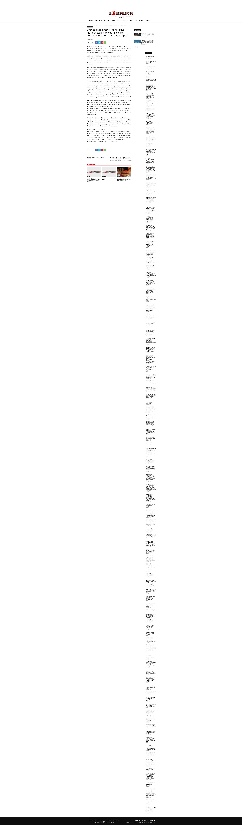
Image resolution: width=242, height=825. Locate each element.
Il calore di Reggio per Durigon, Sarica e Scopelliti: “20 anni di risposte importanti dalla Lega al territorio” (148, 35)
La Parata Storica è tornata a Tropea (150, 57)
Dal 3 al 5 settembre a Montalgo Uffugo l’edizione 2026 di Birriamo (150, 627)
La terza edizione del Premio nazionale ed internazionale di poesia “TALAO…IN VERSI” (151, 754)
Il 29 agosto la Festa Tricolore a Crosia (150, 769)
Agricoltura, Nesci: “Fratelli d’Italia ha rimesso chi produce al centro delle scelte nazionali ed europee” (150, 543)
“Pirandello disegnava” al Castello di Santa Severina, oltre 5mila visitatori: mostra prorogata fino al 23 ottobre (151, 244)
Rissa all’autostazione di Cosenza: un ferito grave (151, 80)
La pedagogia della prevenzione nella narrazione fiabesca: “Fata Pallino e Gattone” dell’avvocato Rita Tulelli (151, 747)
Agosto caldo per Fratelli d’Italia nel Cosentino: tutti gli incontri (149, 656)
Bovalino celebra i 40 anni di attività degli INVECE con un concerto (150, 784)
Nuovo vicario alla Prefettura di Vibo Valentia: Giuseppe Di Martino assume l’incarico (150, 191)
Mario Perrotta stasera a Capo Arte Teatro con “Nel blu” (151, 732)
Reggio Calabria (133, 822)
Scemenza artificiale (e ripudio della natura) (150, 109)
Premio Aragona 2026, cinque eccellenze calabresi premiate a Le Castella (151, 267)
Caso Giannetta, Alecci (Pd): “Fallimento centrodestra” (150, 402)
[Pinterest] (102, 42)
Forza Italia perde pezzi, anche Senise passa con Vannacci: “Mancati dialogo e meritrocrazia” (151, 376)
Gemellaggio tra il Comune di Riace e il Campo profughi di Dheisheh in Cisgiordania (151, 639)
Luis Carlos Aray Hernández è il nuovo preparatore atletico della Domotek (150, 529)
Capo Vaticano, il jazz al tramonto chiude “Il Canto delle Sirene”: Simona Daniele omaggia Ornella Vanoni (151, 260)
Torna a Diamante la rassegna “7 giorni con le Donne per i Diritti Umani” (151, 801)
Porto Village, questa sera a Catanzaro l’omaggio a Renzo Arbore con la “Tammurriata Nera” (150, 332)
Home (88, 25)
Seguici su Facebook (150, 820)
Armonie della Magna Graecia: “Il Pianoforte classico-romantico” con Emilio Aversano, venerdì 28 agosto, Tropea (151, 138)
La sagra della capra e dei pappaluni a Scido (150, 610)
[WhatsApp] (105, 42)
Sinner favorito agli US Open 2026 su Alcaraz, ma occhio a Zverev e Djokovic (150, 687)
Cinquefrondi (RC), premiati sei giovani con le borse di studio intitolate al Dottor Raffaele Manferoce (151, 290)
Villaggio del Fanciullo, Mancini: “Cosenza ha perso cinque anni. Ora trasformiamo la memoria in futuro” (150, 349)
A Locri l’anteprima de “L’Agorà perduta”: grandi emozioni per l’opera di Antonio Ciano (151, 416)
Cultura (91, 26)
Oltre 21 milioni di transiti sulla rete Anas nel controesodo (151, 444)
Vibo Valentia (152, 822)
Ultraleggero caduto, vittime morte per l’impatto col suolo (150, 67)
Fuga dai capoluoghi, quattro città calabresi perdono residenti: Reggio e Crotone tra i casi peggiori (150, 282)
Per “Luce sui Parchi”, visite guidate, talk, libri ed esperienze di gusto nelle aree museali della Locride (151, 468)
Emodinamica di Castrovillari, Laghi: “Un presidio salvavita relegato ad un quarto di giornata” (151, 274)
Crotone (147, 822)
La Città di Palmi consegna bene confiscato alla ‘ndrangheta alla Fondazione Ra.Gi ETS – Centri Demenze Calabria (151, 567)
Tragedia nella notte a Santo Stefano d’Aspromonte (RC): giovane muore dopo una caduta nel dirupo (150, 235)
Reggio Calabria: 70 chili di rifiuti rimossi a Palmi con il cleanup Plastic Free (151, 591)
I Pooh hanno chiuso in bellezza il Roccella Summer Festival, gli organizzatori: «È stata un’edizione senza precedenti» (150, 210)
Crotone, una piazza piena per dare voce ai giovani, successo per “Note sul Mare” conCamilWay (150, 73)
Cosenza (143, 822)
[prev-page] (88, 184)
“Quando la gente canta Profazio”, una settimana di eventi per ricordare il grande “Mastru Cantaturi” (151, 252)
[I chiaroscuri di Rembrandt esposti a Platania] (109, 172)
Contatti (136, 820)
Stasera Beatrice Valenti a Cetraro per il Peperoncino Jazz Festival (151, 604)
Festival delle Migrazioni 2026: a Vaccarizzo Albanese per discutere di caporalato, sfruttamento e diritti (151, 522)
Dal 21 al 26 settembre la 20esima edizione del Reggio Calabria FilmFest (151, 699)
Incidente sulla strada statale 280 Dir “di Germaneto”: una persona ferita (150, 598)
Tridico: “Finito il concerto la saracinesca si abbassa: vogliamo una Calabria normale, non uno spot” (151, 184)
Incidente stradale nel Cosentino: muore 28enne (150, 505)
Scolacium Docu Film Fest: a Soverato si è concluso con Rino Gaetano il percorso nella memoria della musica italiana (150, 219)
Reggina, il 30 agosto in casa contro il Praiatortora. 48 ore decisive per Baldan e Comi (151, 431)
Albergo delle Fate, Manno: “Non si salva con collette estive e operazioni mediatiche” (151, 382)
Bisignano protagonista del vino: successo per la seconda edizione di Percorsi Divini (151, 396)
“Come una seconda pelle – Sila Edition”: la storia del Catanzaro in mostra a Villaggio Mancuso (150, 115)
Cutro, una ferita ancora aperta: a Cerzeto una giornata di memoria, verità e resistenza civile (151, 177)
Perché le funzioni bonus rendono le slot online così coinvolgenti (151, 672)
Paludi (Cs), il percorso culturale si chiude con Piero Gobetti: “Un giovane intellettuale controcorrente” (150, 324)
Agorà (91, 25)
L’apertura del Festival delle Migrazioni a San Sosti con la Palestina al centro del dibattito (151, 726)
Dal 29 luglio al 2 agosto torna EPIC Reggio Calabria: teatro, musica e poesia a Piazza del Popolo (147, 42)
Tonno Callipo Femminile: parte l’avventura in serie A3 (150, 122)
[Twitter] (99, 42)
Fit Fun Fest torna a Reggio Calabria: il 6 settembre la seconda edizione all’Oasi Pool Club (150, 227)
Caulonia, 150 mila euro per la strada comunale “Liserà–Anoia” (150, 438)
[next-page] (90, 184)
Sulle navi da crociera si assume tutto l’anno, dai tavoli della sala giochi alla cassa (151, 536)
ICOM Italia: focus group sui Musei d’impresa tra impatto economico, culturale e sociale (151, 551)
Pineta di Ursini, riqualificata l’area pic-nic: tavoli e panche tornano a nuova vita (150, 461)
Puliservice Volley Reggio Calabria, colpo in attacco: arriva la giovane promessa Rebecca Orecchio (150, 95)
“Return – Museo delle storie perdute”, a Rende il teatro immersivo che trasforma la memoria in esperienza (151, 341)
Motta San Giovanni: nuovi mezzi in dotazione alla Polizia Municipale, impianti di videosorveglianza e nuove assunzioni (150, 718)
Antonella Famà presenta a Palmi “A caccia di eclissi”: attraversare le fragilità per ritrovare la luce (150, 160)
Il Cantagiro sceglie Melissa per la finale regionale (150, 633)
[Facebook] (96, 42)
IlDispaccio (128, 822)
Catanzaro (104, 176)
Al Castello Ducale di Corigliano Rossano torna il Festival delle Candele (150, 575)
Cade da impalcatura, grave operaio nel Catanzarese (150, 144)
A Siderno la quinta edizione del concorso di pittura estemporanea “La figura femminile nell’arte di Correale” (151, 103)
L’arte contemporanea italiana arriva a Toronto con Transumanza (151, 711)
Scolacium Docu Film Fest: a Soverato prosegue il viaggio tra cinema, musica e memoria (150, 679)
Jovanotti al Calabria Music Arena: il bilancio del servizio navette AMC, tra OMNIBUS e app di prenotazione (150, 423)
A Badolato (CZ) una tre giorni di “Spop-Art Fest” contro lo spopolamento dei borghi (151, 368)
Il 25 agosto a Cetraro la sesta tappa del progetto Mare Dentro (151, 705)
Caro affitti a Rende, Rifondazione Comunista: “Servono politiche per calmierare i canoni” (151, 298)
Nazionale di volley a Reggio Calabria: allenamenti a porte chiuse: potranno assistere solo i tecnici (150, 558)
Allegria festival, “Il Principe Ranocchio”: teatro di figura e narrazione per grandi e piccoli (150, 739)
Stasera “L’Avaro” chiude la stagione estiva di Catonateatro (151, 692)
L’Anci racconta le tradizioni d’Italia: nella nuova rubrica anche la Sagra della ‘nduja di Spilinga (124, 179)
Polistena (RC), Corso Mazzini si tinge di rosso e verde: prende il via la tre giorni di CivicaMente (151, 389)
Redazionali (137, 30)
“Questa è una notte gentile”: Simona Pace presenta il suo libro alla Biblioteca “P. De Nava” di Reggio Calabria (151, 409)
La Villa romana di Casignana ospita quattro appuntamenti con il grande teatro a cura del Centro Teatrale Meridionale (151, 87)
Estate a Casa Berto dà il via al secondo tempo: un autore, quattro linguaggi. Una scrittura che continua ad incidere (151, 152)
